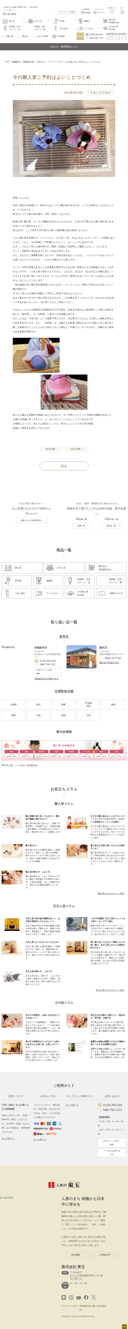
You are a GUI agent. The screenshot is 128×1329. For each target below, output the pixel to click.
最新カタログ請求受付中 (31, 520)
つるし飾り (63, 28)
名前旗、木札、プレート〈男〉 (40, 27)
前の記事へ (51, 449)
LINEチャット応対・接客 (45, 672)
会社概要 (75, 1255)
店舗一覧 (9, 36)
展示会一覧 (111, 526)
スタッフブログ (100, 92)
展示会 (25, 36)
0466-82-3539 (113, 658)
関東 (63, 704)
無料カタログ (116, 593)
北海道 (13, 704)
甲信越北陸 (88, 704)
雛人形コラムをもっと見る (111, 893)
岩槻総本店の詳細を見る (46, 679)
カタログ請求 (42, 36)
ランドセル (88, 28)
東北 (38, 704)
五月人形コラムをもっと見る (110, 990)
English (103, 1306)
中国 (38, 715)
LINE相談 (61, 36)
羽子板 (62, 21)
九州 (88, 715)
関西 (13, 715)
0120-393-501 (48, 660)
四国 (63, 715)
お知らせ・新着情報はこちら (64, 46)
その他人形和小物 (113, 27)
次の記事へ (77, 449)
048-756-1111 (47, 664)
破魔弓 (87, 21)
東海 (113, 704)
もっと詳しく (8, 1138)
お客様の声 (105, 1255)
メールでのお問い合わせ (111, 1152)
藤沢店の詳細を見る (109, 663)
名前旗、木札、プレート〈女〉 (15, 27)
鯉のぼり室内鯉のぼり (114, 21)
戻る (64, 466)
